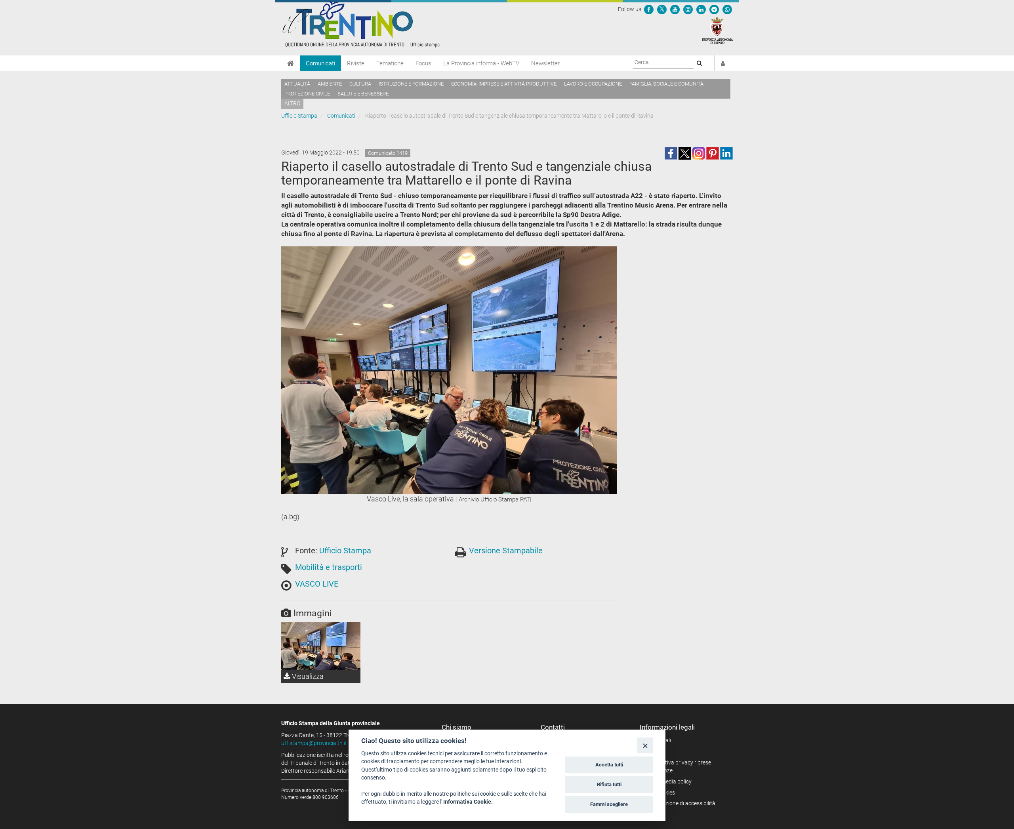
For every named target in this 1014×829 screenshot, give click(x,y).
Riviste (355, 63)
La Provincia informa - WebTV (481, 63)
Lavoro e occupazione (593, 84)
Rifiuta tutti (609, 784)
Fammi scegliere (609, 804)
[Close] (645, 745)
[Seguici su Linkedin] (701, 9)
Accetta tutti (609, 765)
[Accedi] (723, 63)
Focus (423, 63)
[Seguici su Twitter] (661, 9)
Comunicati (320, 63)
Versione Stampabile (506, 550)
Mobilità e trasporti (328, 567)
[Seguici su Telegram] (714, 9)
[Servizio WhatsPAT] (727, 9)
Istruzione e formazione (411, 84)
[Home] (290, 63)
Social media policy (668, 781)
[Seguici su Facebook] (648, 9)
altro (292, 103)
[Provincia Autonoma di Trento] (717, 30)
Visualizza (307, 676)
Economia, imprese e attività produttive (504, 84)
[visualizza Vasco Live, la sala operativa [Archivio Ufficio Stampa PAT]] (320, 646)
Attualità (297, 84)
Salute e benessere (363, 94)
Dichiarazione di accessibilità (680, 803)
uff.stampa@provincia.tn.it (314, 743)
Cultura (360, 84)
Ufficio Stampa (299, 115)
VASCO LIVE (316, 584)
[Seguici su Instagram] (688, 9)
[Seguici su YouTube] (674, 9)
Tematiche (390, 63)
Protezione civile (307, 94)
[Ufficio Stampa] (360, 24)
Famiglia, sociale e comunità (666, 84)
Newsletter (545, 63)
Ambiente (330, 84)
